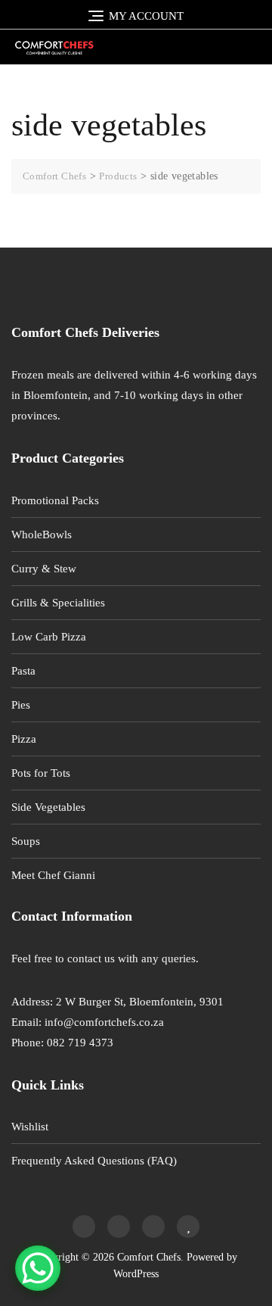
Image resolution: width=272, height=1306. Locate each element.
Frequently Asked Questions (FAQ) (94, 1161)
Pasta (23, 671)
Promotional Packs (55, 500)
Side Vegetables (48, 807)
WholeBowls (41, 534)
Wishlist (29, 1127)
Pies (20, 705)
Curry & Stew (43, 569)
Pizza (23, 739)
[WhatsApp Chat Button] (37, 1268)
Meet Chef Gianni (53, 875)
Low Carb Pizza (48, 637)
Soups (25, 841)
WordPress (136, 1274)
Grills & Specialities (58, 603)
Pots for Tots (40, 773)
